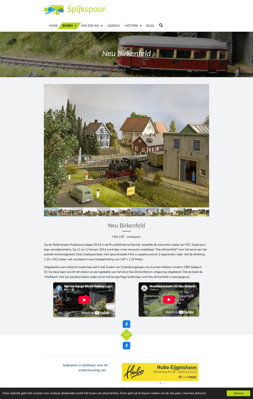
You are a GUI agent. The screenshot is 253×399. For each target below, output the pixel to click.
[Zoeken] (160, 25)
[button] (206, 87)
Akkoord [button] (238, 393)
